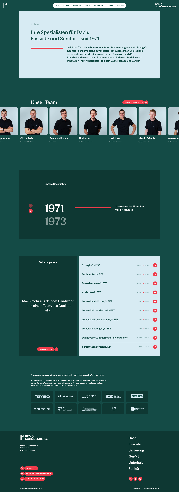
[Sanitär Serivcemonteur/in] (119, 346)
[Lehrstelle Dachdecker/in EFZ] (119, 310)
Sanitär (110, 5)
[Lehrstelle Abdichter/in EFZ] (119, 301)
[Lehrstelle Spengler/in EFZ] (119, 328)
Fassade (66, 5)
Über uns (36, 24)
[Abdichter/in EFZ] (119, 292)
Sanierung (77, 5)
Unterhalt (98, 5)
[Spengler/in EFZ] (119, 265)
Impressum (136, 488)
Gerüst (88, 5)
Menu (119, 5)
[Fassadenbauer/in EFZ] (119, 283)
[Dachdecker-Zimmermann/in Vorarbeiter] (119, 337)
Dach (57, 5)
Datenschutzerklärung (151, 488)
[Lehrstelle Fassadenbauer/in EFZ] (119, 319)
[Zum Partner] (42, 396)
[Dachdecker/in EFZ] (119, 274)
